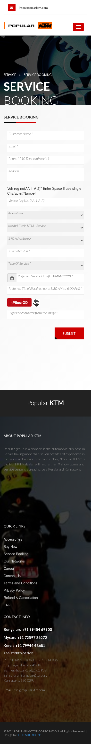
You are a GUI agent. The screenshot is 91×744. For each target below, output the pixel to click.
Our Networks (14, 561)
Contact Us (12, 575)
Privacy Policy (14, 590)
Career (9, 568)
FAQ (7, 604)
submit (69, 333)
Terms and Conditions (20, 583)
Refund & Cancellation (21, 597)
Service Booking (38, 75)
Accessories (13, 539)
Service (10, 75)
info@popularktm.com (33, 7)
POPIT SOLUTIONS (29, 735)
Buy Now (10, 546)
